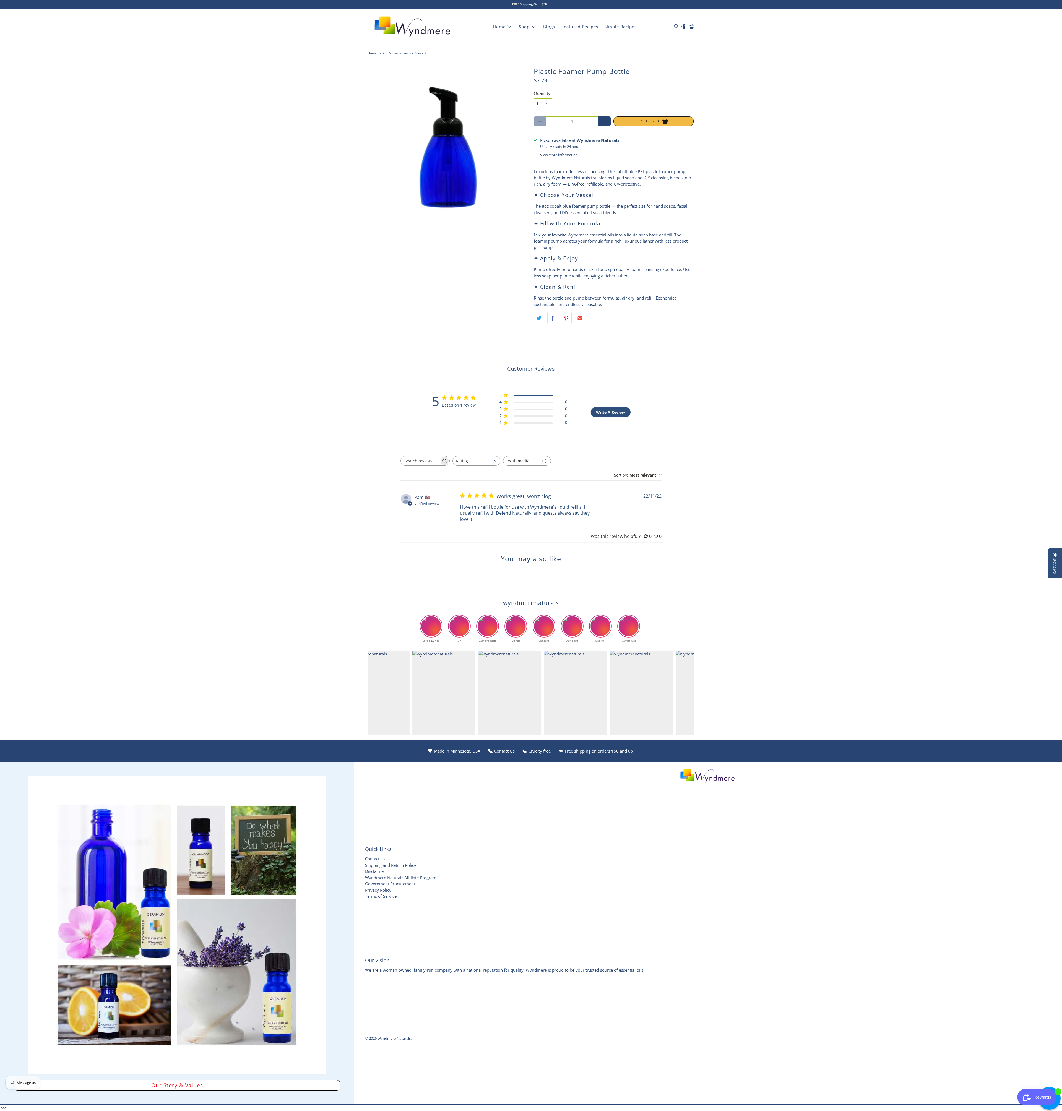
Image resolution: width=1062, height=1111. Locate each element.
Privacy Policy (378, 890)
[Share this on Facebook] (552, 318)
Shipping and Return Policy (390, 865)
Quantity (542, 93)
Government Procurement (390, 883)
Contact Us (375, 859)
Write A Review (610, 412)
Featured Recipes (579, 26)
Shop (524, 26)
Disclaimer (375, 871)
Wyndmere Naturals (394, 1038)
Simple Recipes (620, 26)
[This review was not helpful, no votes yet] (656, 536)
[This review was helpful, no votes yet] (646, 536)
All (384, 53)
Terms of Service (381, 896)
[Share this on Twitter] (539, 318)
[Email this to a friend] (580, 318)
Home (499, 26)
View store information (559, 154)
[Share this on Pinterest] (566, 318)
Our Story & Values (177, 1085)
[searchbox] (420, 460)
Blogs (549, 26)
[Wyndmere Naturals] (412, 26)
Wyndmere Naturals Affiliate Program (400, 877)
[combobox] (476, 461)
